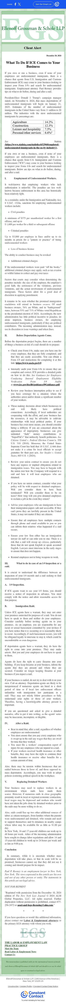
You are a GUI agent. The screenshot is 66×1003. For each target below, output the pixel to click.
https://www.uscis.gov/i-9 (28, 363)
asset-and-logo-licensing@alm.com (35, 905)
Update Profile (26, 986)
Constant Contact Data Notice (45, 986)
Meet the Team (12, 948)
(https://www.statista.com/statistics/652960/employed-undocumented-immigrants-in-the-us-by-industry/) (32, 146)
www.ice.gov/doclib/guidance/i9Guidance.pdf (36, 384)
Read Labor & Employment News (20, 951)
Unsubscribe (13, 986)
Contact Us (10, 954)
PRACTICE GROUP (16, 945)
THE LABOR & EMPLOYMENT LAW (26, 942)
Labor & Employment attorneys (41, 920)
